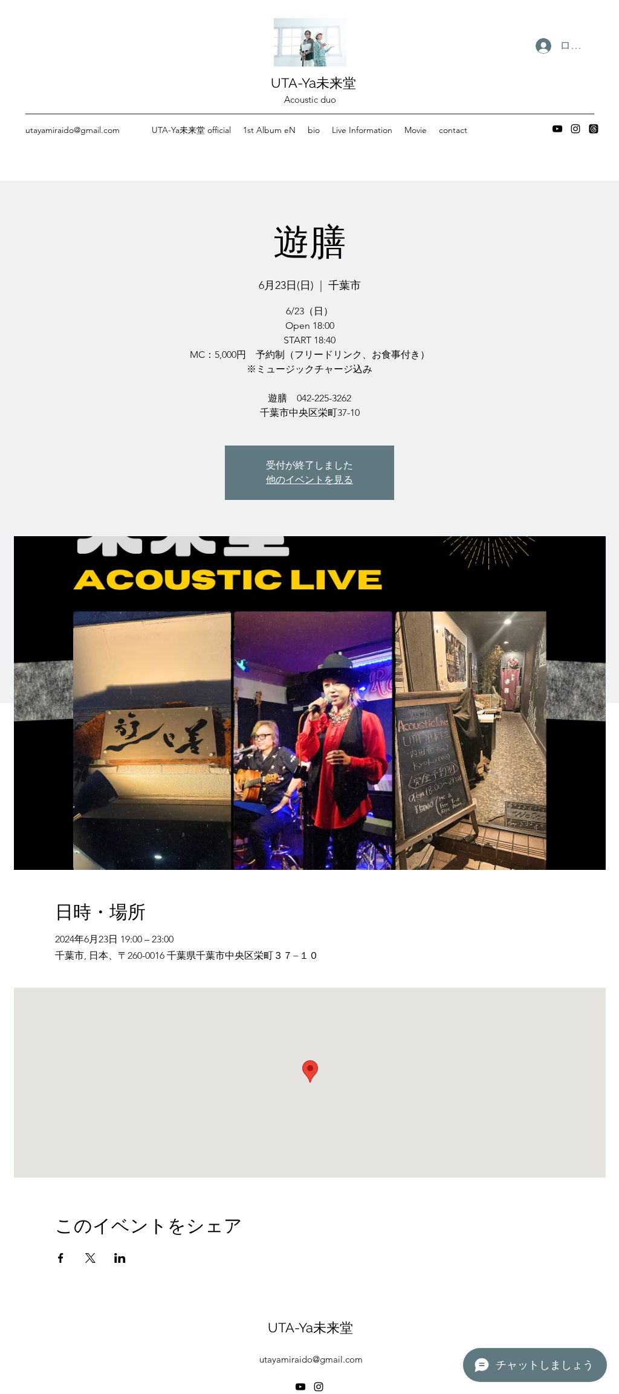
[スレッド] (594, 129)
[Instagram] (575, 129)
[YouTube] (557, 129)
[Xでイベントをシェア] (90, 1258)
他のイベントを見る (309, 479)
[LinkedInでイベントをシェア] (120, 1258)
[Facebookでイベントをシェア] (60, 1258)
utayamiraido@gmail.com (72, 130)
